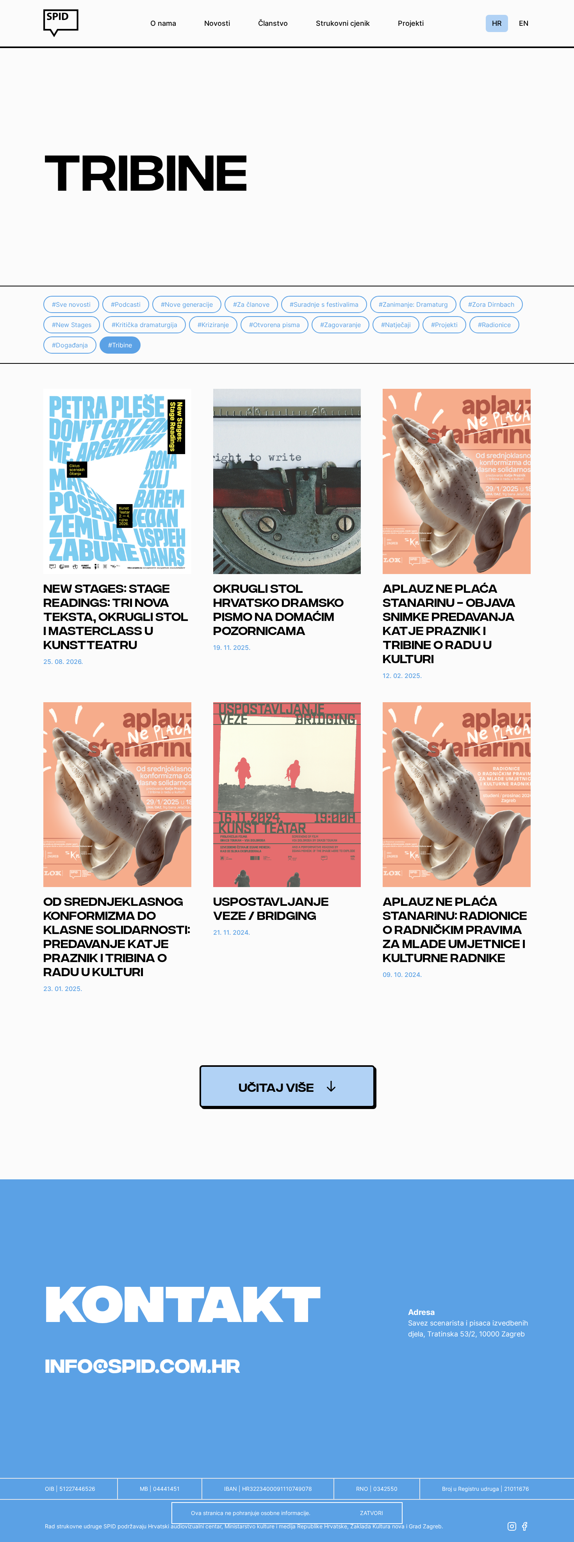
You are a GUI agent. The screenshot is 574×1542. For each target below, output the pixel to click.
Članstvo (273, 23)
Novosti (217, 23)
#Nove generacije (187, 304)
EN (523, 23)
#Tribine (120, 345)
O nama (163, 23)
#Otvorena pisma (274, 325)
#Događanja (70, 345)
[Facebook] (524, 1526)
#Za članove (251, 304)
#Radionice (494, 325)
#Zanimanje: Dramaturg (413, 304)
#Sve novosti (71, 304)
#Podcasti (126, 304)
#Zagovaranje (340, 325)
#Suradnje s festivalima (324, 304)
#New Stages (71, 325)
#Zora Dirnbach (491, 304)
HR (497, 23)
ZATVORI (371, 1513)
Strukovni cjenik (343, 23)
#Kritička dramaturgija (144, 325)
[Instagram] (512, 1526)
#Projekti (444, 325)
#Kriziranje (213, 325)
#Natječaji (396, 325)
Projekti (411, 23)
